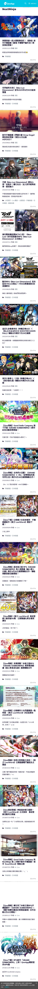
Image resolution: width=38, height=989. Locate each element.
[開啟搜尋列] (25, 3)
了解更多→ (7, 987)
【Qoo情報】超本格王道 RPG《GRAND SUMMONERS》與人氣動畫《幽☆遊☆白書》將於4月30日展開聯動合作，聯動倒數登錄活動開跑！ (19, 570)
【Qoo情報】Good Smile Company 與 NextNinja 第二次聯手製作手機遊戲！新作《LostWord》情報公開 (19, 861)
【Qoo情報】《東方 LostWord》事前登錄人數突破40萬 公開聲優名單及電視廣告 (18, 618)
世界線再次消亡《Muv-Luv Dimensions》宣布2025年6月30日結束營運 (19, 90)
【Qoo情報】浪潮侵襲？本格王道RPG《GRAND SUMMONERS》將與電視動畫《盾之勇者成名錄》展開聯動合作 (18, 665)
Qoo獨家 (15, 200)
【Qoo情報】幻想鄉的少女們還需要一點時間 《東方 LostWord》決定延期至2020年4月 (19, 712)
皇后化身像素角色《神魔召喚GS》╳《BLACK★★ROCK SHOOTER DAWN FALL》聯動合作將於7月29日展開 (18, 331)
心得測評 (8, 200)
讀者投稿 (11, 203)
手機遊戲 (8, 56)
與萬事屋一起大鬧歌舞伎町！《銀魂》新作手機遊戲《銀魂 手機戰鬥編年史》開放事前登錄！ (19, 42)
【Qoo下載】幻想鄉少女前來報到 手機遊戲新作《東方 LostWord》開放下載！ (19, 522)
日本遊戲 (15, 104)
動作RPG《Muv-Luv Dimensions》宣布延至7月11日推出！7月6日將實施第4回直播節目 (19, 283)
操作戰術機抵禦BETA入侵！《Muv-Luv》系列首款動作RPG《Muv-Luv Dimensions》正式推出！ (17, 236)
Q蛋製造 (22, 200)
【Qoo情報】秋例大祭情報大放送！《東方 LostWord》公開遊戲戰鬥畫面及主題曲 (19, 762)
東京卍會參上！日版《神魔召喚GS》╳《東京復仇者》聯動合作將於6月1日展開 (18, 380)
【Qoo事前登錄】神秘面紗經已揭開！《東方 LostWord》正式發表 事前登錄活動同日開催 (18, 812)
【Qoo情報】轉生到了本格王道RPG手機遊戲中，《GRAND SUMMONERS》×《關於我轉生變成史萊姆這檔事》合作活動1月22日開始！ (19, 908)
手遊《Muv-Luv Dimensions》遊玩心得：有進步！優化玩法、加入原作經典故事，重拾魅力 (19, 184)
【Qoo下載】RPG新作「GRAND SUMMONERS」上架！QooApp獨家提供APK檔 (18, 962)
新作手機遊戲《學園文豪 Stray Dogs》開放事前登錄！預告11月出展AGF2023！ (18, 137)
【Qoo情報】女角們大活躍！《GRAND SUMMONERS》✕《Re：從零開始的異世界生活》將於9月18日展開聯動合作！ (18, 475)
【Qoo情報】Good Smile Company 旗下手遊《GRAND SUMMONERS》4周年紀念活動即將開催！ (18, 427)
